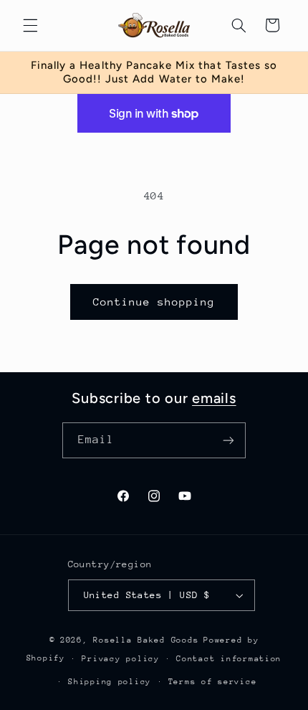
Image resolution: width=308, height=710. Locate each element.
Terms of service (212, 681)
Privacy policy (120, 658)
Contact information (228, 658)
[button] (30, 25)
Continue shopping (154, 301)
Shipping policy (109, 681)
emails (214, 398)
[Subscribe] (228, 440)
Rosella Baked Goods (145, 640)
